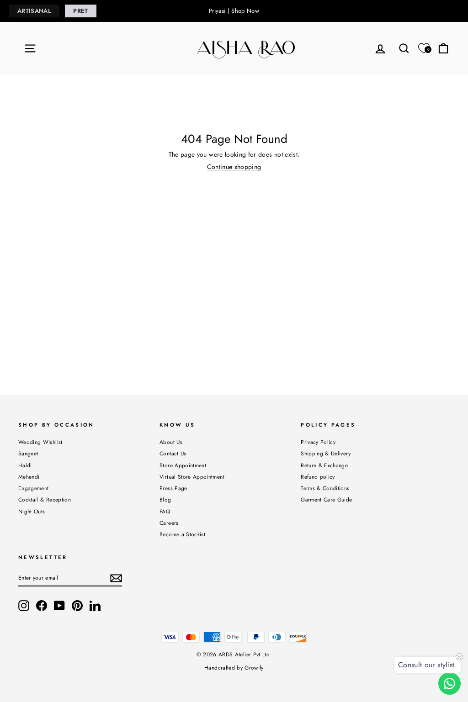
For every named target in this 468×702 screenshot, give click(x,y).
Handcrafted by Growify (234, 668)
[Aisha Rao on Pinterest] (77, 605)
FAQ (165, 511)
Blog (165, 499)
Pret (80, 10)
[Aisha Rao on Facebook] (41, 605)
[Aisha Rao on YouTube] (59, 605)
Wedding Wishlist (40, 442)
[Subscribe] (116, 578)
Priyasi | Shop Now (234, 10)
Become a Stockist (182, 534)
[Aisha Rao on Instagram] (23, 605)
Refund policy (318, 476)
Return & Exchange (324, 465)
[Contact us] (449, 683)
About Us (171, 442)
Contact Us (173, 453)
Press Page (173, 488)
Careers (169, 523)
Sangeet (28, 453)
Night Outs (31, 511)
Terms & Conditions (325, 488)
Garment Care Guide (326, 499)
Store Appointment (183, 465)
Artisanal (34, 10)
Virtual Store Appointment (192, 476)
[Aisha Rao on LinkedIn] (95, 605)
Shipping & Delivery (326, 453)
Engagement (33, 488)
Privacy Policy (318, 442)
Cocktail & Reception (44, 499)
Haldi (25, 465)
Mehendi (28, 476)
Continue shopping (234, 167)
